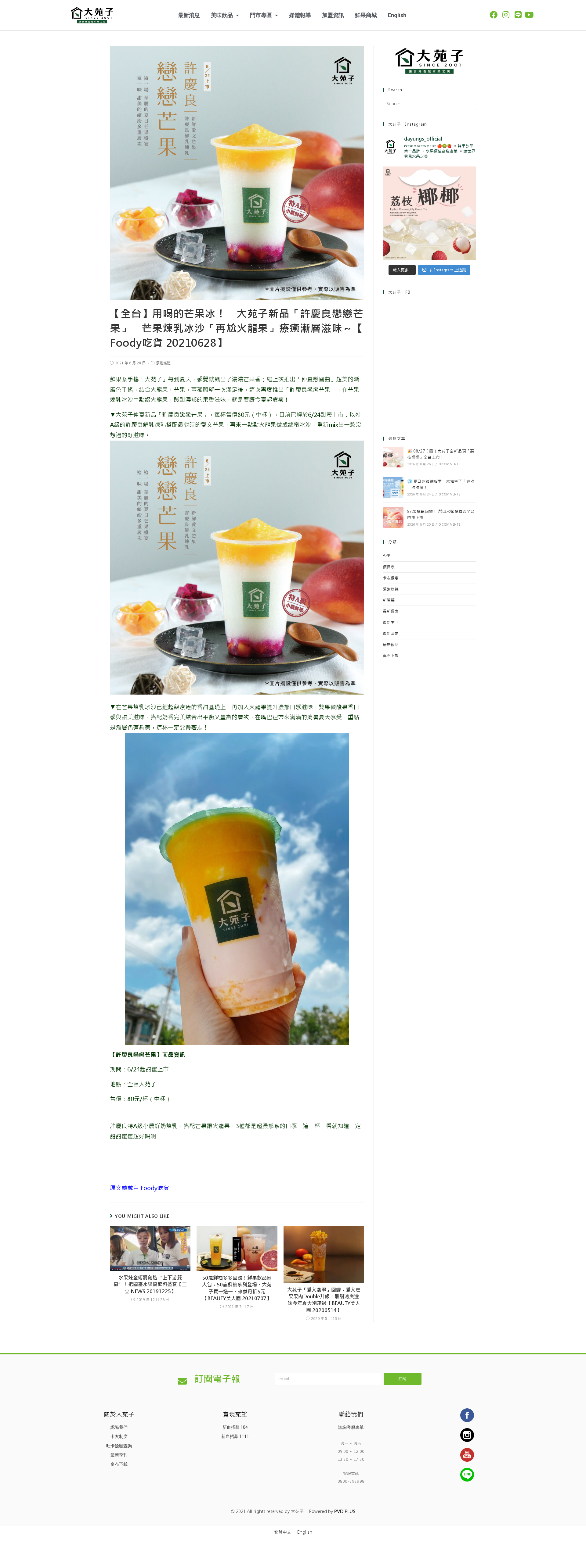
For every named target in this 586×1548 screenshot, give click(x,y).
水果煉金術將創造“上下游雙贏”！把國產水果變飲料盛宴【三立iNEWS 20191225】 (150, 1285)
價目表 (389, 567)
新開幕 (389, 600)
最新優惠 (391, 611)
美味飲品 (222, 15)
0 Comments (450, 464)
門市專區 (261, 15)
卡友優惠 (391, 578)
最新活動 (391, 633)
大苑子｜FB (399, 292)
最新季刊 (391, 622)
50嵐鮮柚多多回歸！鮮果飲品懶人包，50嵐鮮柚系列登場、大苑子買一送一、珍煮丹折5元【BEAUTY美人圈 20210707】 (237, 1288)
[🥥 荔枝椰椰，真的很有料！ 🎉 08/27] (429, 213)
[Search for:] (429, 103)
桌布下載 (391, 655)
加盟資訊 (333, 15)
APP (386, 555)
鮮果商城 (366, 15)
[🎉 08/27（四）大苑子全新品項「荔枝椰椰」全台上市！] (393, 457)
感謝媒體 (163, 363)
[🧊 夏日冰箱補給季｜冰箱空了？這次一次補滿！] (393, 487)
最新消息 (189, 15)
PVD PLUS (344, 1511)
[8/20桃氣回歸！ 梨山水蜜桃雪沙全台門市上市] (393, 517)
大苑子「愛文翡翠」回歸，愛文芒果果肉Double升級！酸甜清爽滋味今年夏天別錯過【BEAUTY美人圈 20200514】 (323, 1300)
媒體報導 (300, 15)
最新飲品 (391, 644)
